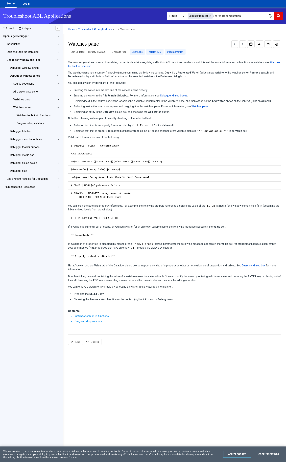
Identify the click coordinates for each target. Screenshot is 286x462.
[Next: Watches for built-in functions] (243, 44)
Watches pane (21, 107)
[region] (143, 454)
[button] (210, 16)
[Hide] (57, 28)
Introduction (13, 44)
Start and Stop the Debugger (23, 52)
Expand (10, 28)
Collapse (26, 28)
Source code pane (23, 83)
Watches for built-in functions (34, 115)
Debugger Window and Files (24, 59)
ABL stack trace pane (25, 91)
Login (26, 3)
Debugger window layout (24, 67)
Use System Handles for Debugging (27, 178)
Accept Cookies (237, 454)
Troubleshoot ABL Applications (95, 29)
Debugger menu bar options (26, 139)
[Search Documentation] (278, 16)
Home (11, 3)
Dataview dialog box (253, 265)
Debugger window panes (25, 75)
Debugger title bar (20, 131)
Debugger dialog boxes (23, 163)
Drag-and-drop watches (30, 123)
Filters (173, 15)
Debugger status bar (22, 155)
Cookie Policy (156, 454)
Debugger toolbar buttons (25, 147)
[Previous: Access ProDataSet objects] (235, 44)
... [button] (116, 29)
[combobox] (226, 16)
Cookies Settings (268, 454)
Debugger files (18, 170)
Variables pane (21, 99)
